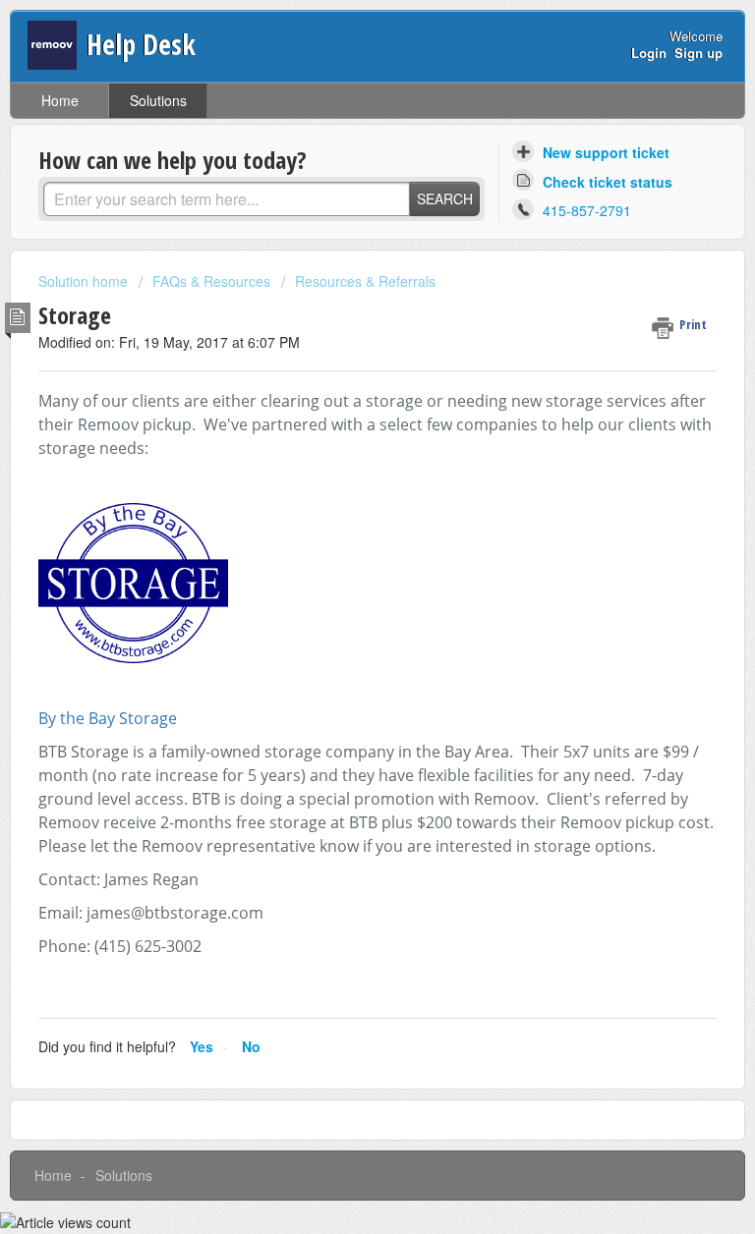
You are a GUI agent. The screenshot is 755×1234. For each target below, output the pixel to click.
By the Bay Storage (107, 718)
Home (60, 100)
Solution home (85, 281)
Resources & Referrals (365, 281)
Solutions (158, 100)
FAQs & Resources (211, 281)
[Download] (341, 607)
